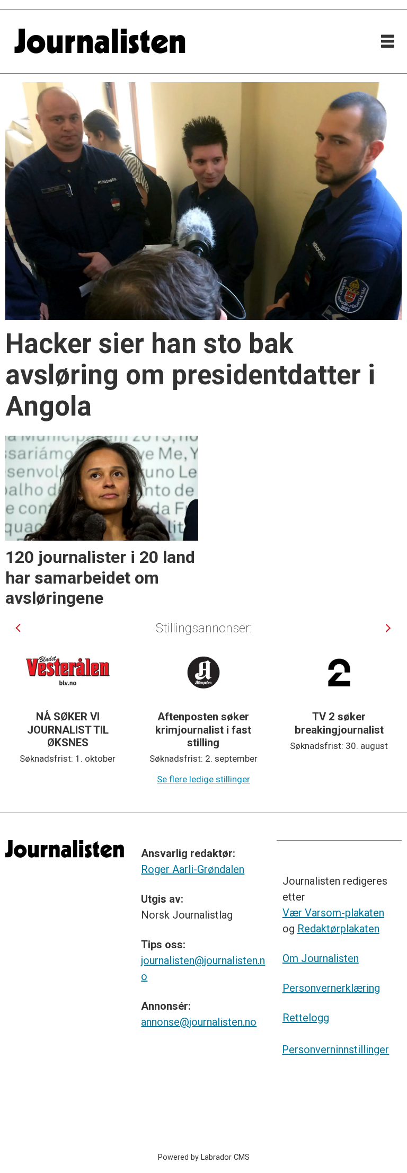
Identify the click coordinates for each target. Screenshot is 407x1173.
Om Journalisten (320, 958)
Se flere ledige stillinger (203, 779)
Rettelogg (305, 1017)
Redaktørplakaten (338, 928)
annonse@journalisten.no (198, 1022)
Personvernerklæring (331, 988)
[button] (19, 628)
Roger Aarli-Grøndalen (192, 869)
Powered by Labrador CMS (204, 1157)
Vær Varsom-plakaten (333, 912)
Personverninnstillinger (335, 1049)
